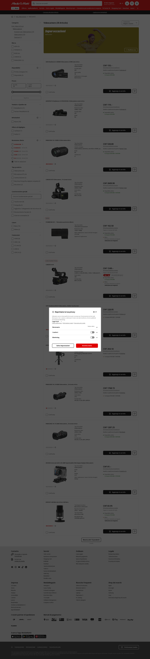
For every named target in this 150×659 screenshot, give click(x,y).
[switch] (92, 332)
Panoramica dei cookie (79, 323)
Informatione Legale (68, 323)
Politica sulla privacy (57, 323)
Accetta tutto (87, 346)
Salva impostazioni (63, 346)
